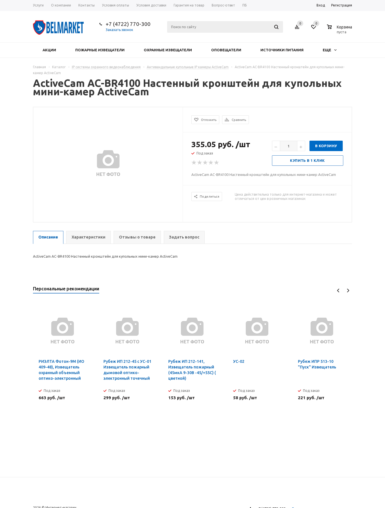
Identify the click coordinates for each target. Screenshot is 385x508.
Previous (338, 290)
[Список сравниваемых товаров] (298, 29)
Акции (49, 50)
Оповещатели (226, 50)
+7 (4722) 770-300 (128, 24)
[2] (200, 162)
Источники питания (282, 50)
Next (348, 290)
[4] (211, 162)
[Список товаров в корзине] (340, 31)
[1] (194, 162)
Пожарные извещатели (100, 50)
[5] (217, 162)
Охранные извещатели (168, 50)
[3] (205, 162)
